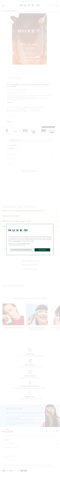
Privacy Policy (16, 241)
